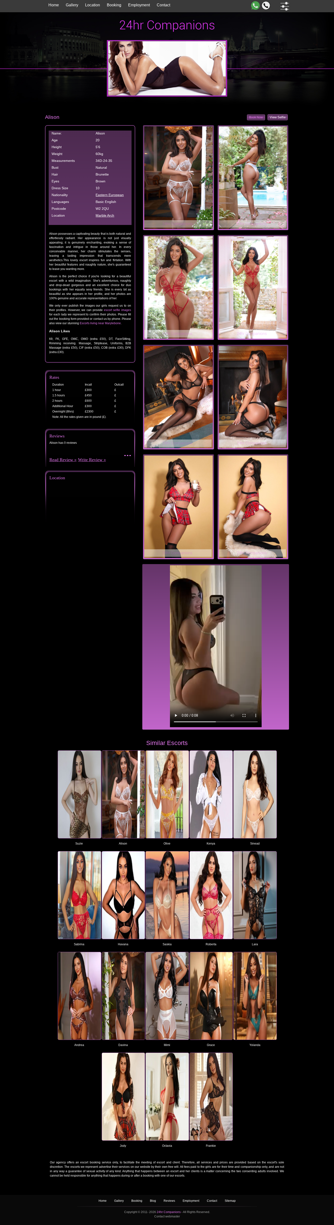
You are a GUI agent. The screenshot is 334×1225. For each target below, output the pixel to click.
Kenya (211, 843)
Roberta (211, 944)
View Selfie (278, 117)
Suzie (79, 843)
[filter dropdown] (283, 6)
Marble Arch (105, 215)
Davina (123, 1045)
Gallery (72, 5)
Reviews (170, 1201)
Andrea (79, 1045)
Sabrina (79, 944)
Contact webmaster (167, 1216)
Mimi (167, 1045)
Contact (163, 5)
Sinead (255, 843)
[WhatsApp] (254, 5)
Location (92, 5)
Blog (153, 1201)
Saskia (167, 944)
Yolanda (254, 1045)
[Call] (265, 5)
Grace (211, 1045)
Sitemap (230, 1201)
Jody (123, 1145)
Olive (167, 843)
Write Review (90, 459)
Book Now (256, 117)
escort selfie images (117, 310)
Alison (123, 843)
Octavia (167, 1145)
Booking (114, 5)
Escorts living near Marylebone (100, 323)
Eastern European (110, 195)
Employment (139, 5)
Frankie (211, 1145)
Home (53, 5)
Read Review (61, 459)
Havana (123, 944)
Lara (255, 944)
